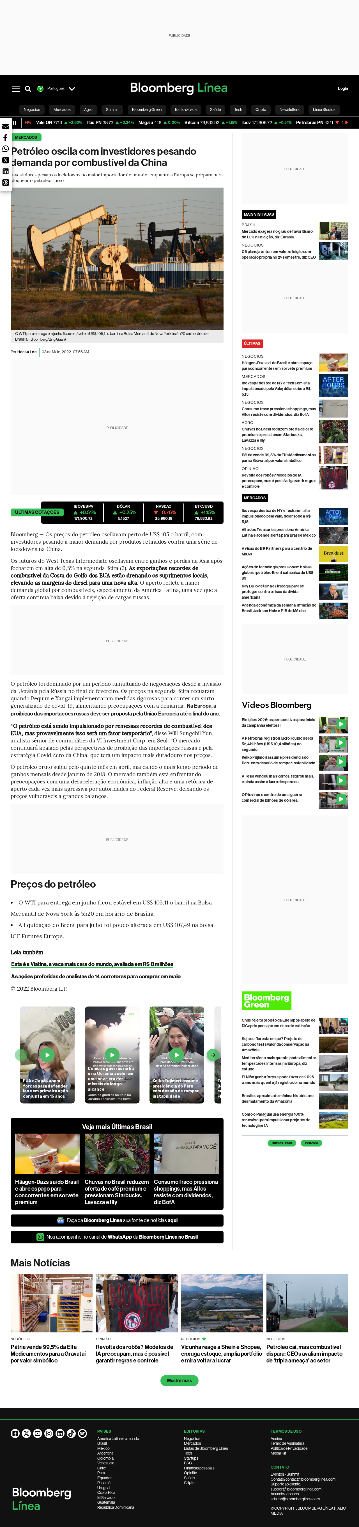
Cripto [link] (261, 109)
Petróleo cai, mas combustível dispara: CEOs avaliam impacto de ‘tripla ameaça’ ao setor (304, 1354)
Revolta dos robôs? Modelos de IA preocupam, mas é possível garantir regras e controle (279, 481)
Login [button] (343, 88)
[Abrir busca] (28, 89)
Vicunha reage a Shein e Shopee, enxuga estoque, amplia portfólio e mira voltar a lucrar (221, 1354)
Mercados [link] (62, 109)
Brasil (102, 1443)
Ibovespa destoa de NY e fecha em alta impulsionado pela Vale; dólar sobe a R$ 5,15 (276, 389)
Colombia (105, 1458)
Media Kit (278, 1453)
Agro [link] (88, 109)
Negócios (192, 1438)
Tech (188, 1453)
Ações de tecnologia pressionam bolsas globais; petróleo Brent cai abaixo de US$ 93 (278, 573)
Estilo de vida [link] (186, 109)
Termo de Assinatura (287, 1443)
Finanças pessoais (199, 1468)
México (103, 1448)
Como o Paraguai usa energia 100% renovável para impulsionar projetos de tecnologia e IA (276, 1120)
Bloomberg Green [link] (147, 109)
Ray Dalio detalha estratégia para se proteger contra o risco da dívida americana (273, 592)
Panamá (104, 1482)
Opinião (190, 1473)
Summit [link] (112, 109)
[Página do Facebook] (15, 1433)
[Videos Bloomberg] (295, 705)
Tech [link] (238, 109)
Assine (276, 1438)
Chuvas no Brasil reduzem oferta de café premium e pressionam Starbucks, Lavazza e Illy (117, 1192)
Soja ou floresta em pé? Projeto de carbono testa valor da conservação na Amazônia (275, 1044)
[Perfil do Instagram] (48, 1433)
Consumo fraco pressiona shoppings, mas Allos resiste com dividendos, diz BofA (186, 1192)
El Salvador (106, 1497)
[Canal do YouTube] (37, 1433)
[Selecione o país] (72, 89)
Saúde (189, 1478)
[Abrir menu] (16, 89)
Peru (101, 1473)
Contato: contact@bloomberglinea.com (303, 1479)
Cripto (189, 1482)
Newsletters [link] (290, 109)
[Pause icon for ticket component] (14, 122)
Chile (101, 1468)
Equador (104, 1478)
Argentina (105, 1453)
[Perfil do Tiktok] (71, 1433)
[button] (5, 126)
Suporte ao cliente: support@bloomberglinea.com (296, 1486)
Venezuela (105, 1463)
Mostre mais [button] (179, 1380)
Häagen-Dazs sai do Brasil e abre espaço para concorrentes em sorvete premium (47, 1192)
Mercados (26, 137)
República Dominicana (115, 1507)
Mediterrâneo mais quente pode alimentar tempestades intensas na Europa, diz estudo (279, 1064)
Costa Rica (106, 1492)
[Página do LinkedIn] (60, 1433)
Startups (191, 1458)
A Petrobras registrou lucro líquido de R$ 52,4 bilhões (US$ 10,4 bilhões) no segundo (278, 744)
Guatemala (106, 1502)
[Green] (295, 1001)
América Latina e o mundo (118, 1438)
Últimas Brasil (282, 1143)
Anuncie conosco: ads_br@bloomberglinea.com (295, 1496)
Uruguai (103, 1487)
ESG (188, 1463)
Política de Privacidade (289, 1448)
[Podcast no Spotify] (82, 1433)
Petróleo (311, 1143)
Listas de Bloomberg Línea (206, 1448)
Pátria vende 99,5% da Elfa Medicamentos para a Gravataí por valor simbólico (48, 1354)
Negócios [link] (32, 109)
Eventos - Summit (285, 1474)
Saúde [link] (215, 109)
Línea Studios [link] (324, 109)
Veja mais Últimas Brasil (117, 1127)
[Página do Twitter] (26, 1433)
